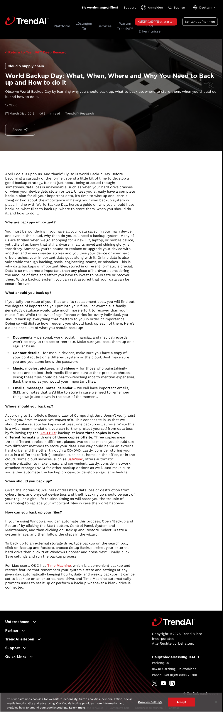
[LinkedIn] (172, 683)
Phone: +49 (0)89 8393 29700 (174, 675)
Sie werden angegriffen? (100, 7)
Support (130, 7)
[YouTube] (163, 683)
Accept (181, 701)
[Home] (173, 622)
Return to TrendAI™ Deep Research (38, 52)
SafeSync (75, 459)
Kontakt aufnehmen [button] (200, 21)
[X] (154, 683)
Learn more (77, 707)
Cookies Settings (150, 701)
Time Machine (59, 565)
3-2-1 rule (48, 433)
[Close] (216, 702)
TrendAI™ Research (79, 113)
